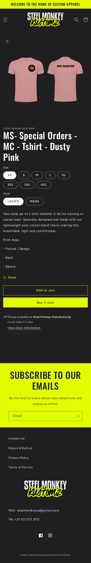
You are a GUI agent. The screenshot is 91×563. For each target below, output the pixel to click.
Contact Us (16, 438)
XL (64, 175)
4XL (44, 184)
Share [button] (12, 277)
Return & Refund (20, 448)
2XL (10, 184)
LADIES (13, 201)
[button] (5, 19)
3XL (27, 184)
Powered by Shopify (60, 555)
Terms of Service (20, 467)
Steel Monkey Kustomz (39, 555)
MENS (34, 201)
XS (10, 175)
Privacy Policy (18, 458)
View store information (23, 328)
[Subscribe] (77, 416)
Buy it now (45, 302)
